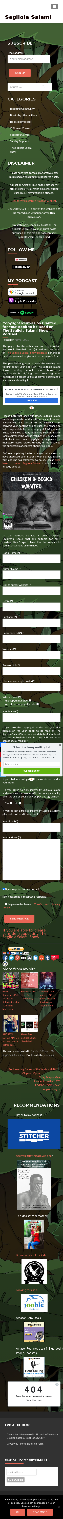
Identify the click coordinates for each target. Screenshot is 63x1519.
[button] (31, 747)
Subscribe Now (31, 770)
